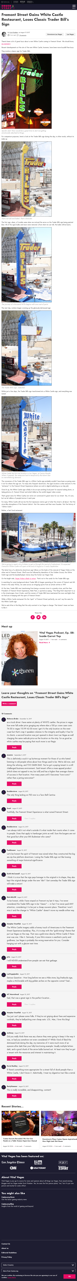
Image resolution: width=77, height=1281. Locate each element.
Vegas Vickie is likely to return (25, 578)
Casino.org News (8, 1197)
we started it (6, 44)
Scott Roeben (14, 32)
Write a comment (9, 704)
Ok (69, 1276)
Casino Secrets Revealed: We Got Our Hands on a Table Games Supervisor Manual (20, 1140)
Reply (14, 747)
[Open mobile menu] (73, 6)
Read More (43, 643)
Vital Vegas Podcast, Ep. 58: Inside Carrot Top (56, 634)
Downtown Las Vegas (54, 34)
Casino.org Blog (8, 1204)
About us (5, 1248)
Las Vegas (70, 34)
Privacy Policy (7, 1257)
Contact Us (6, 1244)
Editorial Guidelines (9, 1253)
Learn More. (12, 1277)
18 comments (22, 35)
